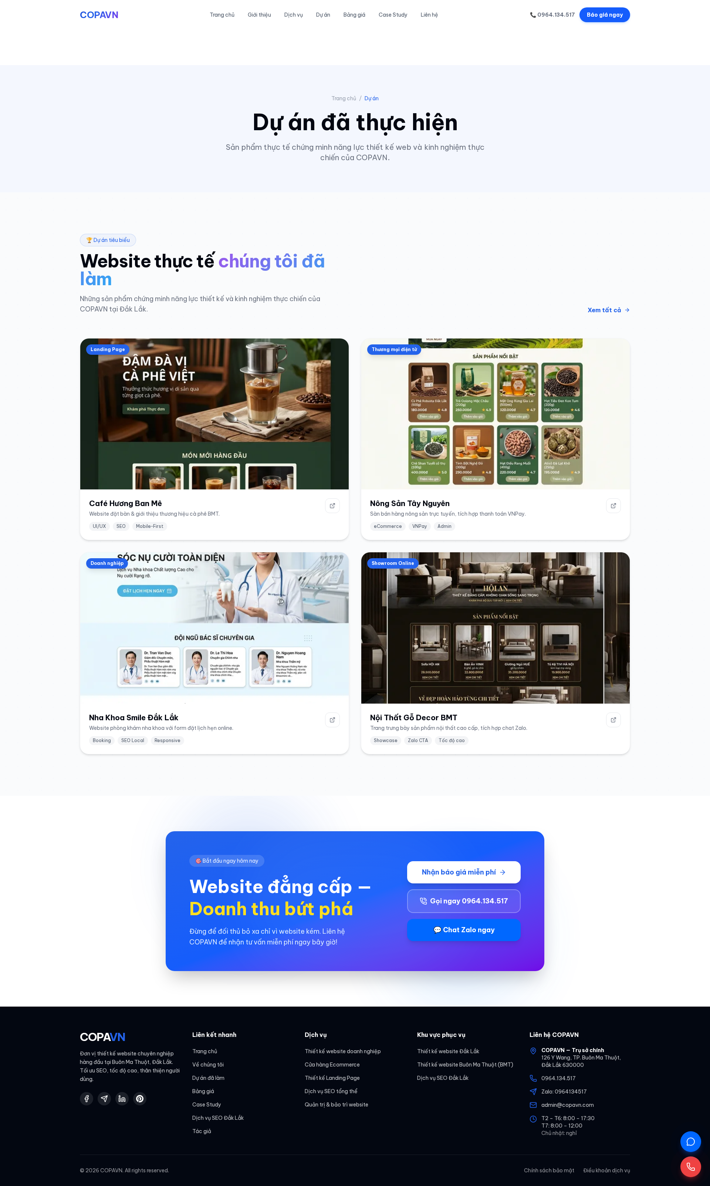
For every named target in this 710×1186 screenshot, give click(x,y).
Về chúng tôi (208, 1064)
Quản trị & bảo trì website (336, 1104)
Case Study (393, 14)
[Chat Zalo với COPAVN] (690, 1141)
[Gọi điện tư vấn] (690, 1166)
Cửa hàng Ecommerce (332, 1064)
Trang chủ (222, 14)
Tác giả (201, 1131)
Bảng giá (354, 14)
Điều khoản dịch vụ (606, 1170)
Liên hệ (429, 14)
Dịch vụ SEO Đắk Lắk (218, 1118)
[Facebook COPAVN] (86, 1098)
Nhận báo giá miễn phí (459, 872)
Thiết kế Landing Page (332, 1078)
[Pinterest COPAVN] (139, 1098)
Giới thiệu (259, 14)
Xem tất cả (604, 310)
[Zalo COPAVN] (104, 1098)
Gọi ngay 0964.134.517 (469, 901)
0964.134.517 (558, 1078)
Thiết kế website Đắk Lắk (448, 1051)
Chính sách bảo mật (549, 1170)
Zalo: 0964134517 (564, 1091)
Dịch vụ (293, 14)
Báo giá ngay (605, 14)
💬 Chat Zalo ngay (464, 930)
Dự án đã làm (208, 1078)
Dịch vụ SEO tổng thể (331, 1091)
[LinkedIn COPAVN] (122, 1098)
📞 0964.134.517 (552, 14)
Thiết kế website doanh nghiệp (343, 1051)
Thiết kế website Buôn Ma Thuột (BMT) (465, 1064)
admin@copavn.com (567, 1105)
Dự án (323, 14)
